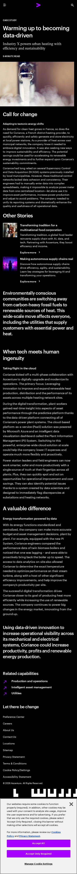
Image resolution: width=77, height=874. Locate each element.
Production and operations (29, 681)
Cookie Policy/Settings (16, 770)
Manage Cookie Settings (39, 864)
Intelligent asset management (31, 687)
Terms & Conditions (15, 763)
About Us (8, 730)
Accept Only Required (39, 854)
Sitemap (8, 750)
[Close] (71, 804)
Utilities (16, 693)
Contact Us (9, 736)
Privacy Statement (14, 756)
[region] (38, 836)
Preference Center (13, 716)
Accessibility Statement (17, 776)
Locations (9, 743)
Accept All (38, 843)
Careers (7, 723)
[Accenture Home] (38, 5)
